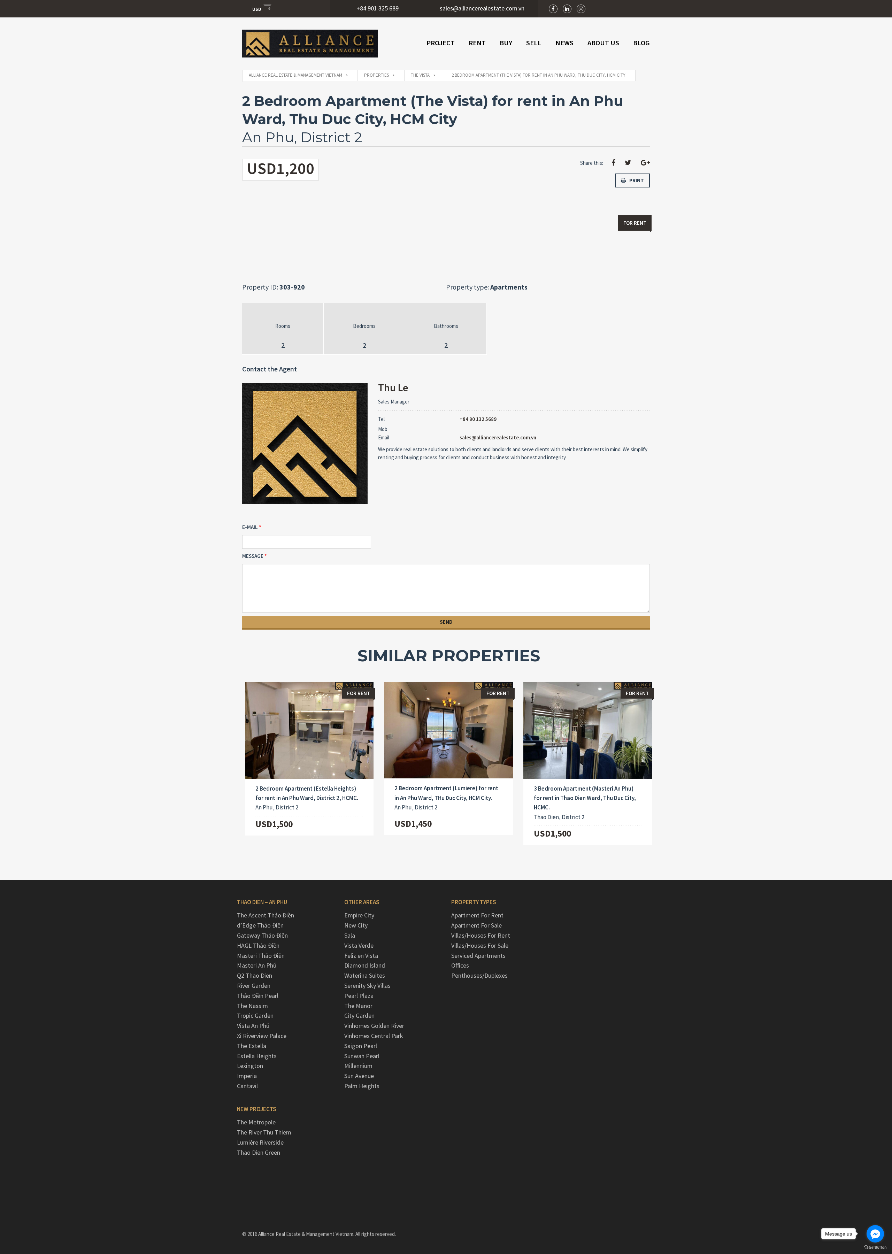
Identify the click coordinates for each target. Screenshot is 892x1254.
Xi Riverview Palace (261, 1036)
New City (356, 925)
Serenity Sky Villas (367, 986)
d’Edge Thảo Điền (260, 925)
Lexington (250, 1066)
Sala (349, 935)
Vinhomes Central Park (373, 1036)
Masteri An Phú (256, 965)
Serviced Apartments (478, 956)
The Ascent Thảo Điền (265, 915)
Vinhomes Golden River (374, 1026)
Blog (641, 42)
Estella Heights (257, 1056)
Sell (533, 42)
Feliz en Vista (361, 956)
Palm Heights (361, 1086)
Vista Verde (359, 945)
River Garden (253, 986)
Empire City (359, 915)
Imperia (247, 1076)
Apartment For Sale (476, 925)
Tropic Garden (255, 1015)
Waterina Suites (364, 975)
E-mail (250, 527)
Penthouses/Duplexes (479, 975)
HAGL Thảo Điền (258, 945)
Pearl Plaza (359, 996)
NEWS (564, 42)
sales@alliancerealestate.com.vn (498, 437)
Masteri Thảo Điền (261, 956)
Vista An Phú (253, 1026)
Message (252, 556)
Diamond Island (364, 965)
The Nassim (252, 1006)
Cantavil (247, 1086)
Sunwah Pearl (361, 1056)
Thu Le (393, 387)
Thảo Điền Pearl (257, 996)
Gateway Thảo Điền (262, 935)
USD (256, 9)
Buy (506, 42)
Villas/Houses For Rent (480, 935)
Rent (477, 42)
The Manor (358, 1006)
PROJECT (440, 42)
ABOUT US (603, 42)
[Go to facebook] (875, 1234)
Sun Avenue (359, 1076)
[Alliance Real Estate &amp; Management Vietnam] (310, 43)
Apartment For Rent (477, 915)
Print (636, 180)
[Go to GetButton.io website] (875, 1247)
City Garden (359, 1015)
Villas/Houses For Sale (479, 945)
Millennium (358, 1066)
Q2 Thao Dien (254, 975)
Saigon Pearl (360, 1046)
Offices (460, 965)
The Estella (251, 1046)
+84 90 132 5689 (478, 419)
